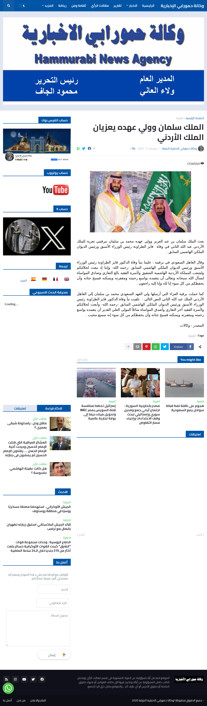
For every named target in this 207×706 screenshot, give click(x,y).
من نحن (21, 700)
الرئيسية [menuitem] (148, 5)
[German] (43, 280)
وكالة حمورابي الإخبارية (182, 5)
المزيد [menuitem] (49, 5)
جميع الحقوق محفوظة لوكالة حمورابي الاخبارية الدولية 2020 (167, 700)
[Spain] (32, 280)
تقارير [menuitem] (118, 5)
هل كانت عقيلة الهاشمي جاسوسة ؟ (28, 470)
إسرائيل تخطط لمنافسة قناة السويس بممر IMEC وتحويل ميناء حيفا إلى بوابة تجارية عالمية (98, 412)
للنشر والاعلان (38, 700)
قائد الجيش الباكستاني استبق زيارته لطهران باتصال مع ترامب (39, 526)
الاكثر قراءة (53, 408)
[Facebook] (89, 148)
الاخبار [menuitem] (133, 5)
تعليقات (20, 408)
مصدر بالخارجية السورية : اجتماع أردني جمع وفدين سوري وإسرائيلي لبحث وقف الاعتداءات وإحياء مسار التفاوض (142, 414)
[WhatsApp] (78, 148)
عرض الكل (82, 359)
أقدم (81, 535)
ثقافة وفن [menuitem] (78, 5)
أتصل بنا (7, 700)
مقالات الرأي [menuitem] (100, 5)
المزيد (23, 280)
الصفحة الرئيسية (195, 118)
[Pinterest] (147, 346)
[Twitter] (83, 148)
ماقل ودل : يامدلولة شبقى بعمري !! (27, 425)
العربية (179, 118)
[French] (54, 280)
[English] (65, 280)
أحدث (199, 535)
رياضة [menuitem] (62, 5)
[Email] (137, 346)
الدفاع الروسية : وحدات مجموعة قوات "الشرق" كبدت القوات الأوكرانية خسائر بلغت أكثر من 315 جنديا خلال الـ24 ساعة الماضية (39, 546)
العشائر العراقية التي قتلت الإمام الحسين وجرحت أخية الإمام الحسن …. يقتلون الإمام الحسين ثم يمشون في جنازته (25, 448)
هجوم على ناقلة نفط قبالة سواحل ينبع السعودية (185, 408)
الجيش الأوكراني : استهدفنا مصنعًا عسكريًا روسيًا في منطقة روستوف (39, 509)
